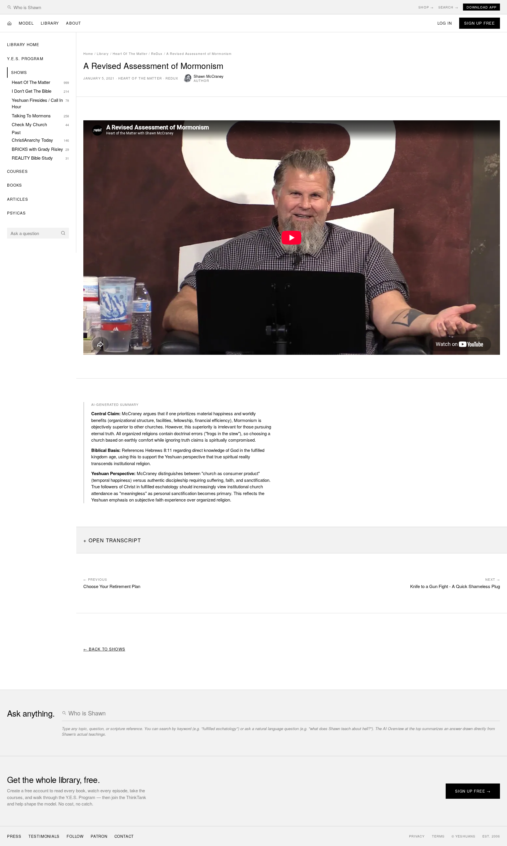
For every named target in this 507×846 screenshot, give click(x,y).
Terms (438, 836)
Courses (17, 171)
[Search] (63, 233)
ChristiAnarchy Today (40, 140)
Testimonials (44, 836)
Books (14, 185)
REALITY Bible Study (40, 158)
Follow (75, 836)
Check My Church (40, 124)
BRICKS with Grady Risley (40, 149)
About (73, 23)
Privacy (417, 836)
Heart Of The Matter (40, 82)
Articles (17, 199)
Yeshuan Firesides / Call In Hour (40, 103)
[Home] (9, 23)
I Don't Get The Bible (40, 91)
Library (50, 23)
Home (88, 53)
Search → (448, 7)
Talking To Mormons (40, 115)
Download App (481, 7)
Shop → (426, 7)
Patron (99, 836)
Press (14, 836)
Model (26, 23)
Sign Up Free (479, 23)
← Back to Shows (104, 649)
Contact (124, 836)
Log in (444, 23)
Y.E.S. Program (25, 58)
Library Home (23, 44)
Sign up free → (473, 791)
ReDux (157, 53)
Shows (19, 72)
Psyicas (16, 213)
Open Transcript (115, 540)
